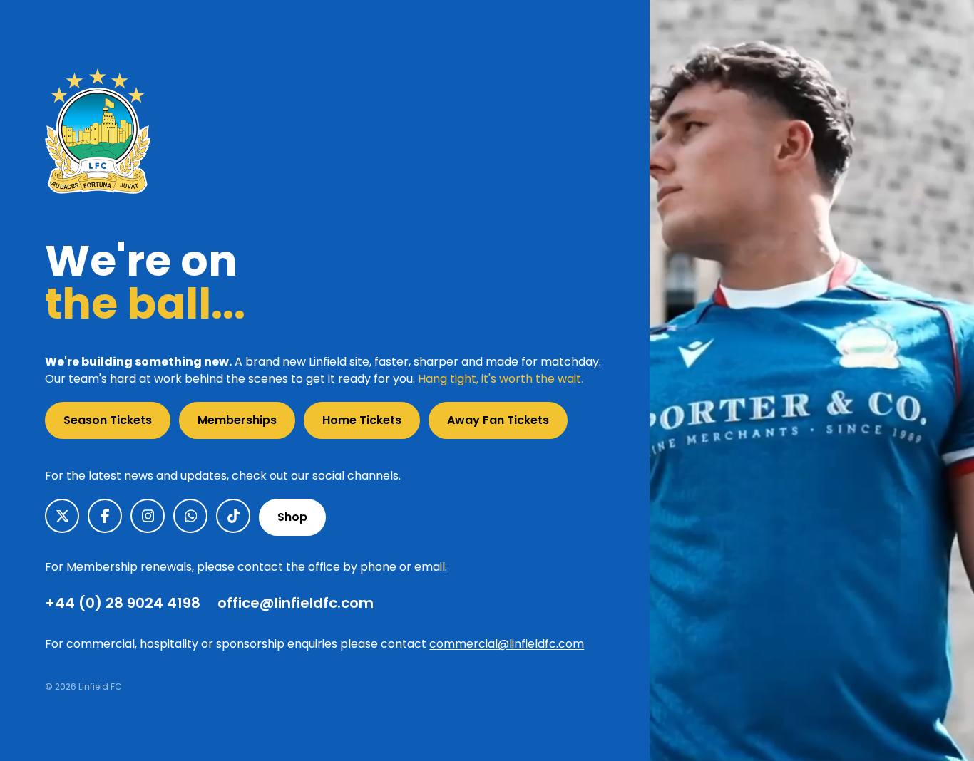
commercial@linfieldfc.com (506, 644)
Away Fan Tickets (498, 420)
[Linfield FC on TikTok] (233, 516)
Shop (292, 517)
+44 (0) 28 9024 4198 (122, 603)
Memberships (237, 420)
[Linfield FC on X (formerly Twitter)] (62, 516)
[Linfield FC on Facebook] (105, 516)
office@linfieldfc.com (295, 603)
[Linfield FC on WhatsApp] (190, 516)
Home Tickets (361, 420)
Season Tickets (107, 420)
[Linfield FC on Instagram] (147, 516)
